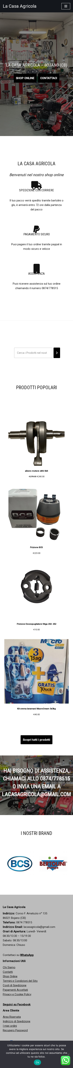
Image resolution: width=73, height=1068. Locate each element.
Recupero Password (15, 1030)
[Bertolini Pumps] (23, 864)
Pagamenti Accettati (15, 990)
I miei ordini (10, 1026)
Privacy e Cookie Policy (17, 994)
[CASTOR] (57, 864)
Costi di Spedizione (14, 985)
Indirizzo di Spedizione (16, 1021)
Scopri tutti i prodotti (36, 739)
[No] (68, 1054)
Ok (37, 1062)
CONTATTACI (48, 78)
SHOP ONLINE (25, 78)
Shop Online (10, 976)
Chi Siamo (9, 967)
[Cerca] (57, 353)
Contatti (8, 972)
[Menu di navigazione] (65, 6)
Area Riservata (12, 1017)
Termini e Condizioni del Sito (20, 981)
